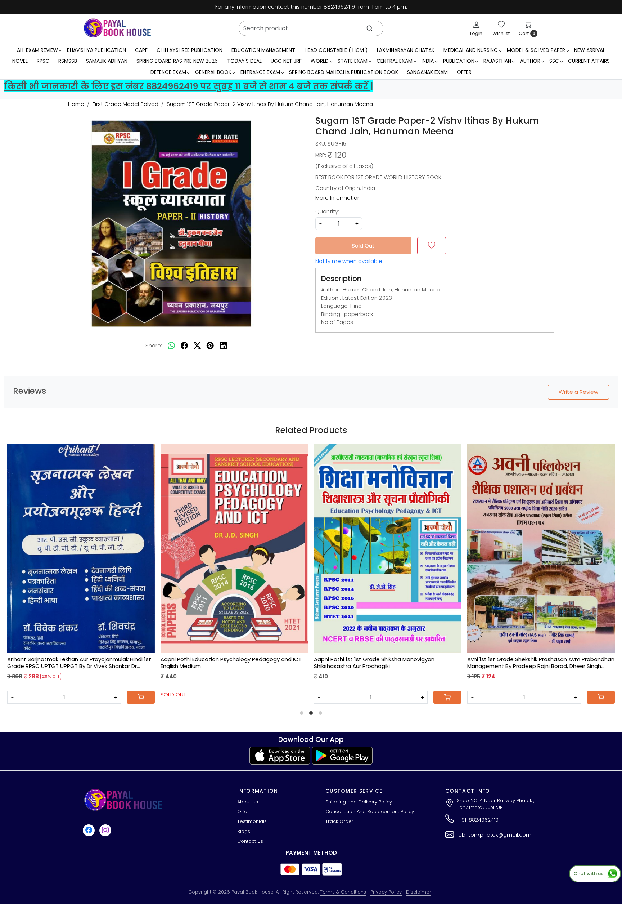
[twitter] (197, 345)
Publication (458, 60)
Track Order (339, 821)
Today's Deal (244, 60)
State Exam (353, 60)
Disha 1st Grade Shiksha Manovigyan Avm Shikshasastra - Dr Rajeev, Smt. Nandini (373, 663)
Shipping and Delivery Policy (358, 801)
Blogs (243, 831)
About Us (247, 801)
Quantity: (327, 211)
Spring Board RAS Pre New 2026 (177, 60)
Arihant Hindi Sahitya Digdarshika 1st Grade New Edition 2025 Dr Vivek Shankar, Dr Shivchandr (238, 663)
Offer (464, 71)
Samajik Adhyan (106, 60)
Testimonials (252, 821)
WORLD (320, 60)
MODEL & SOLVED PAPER (536, 49)
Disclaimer (418, 892)
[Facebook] (89, 830)
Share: (153, 345)
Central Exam (395, 60)
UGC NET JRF (286, 60)
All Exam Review (37, 49)
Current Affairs (589, 60)
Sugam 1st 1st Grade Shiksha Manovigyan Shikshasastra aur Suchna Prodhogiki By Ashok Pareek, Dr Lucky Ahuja (543, 663)
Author (530, 60)
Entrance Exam (260, 71)
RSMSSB (67, 60)
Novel (20, 60)
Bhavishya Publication (96, 49)
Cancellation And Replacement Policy (369, 811)
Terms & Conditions (343, 892)
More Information (338, 197)
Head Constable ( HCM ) (336, 49)
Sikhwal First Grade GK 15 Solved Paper (63, 659)
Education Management (263, 49)
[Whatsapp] (171, 345)
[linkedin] (223, 345)
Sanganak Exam (427, 71)
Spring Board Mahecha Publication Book (343, 71)
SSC (554, 60)
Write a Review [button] (578, 392)
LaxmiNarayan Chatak (405, 49)
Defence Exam (168, 71)
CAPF (141, 49)
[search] (369, 28)
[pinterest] (210, 345)
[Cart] (452, 697)
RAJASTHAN (497, 60)
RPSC (43, 60)
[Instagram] (106, 830)
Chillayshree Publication (189, 49)
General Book (213, 71)
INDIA (428, 60)
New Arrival (589, 49)
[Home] (117, 28)
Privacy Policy (386, 892)
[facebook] (184, 345)
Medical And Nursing (470, 49)
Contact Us (250, 841)
